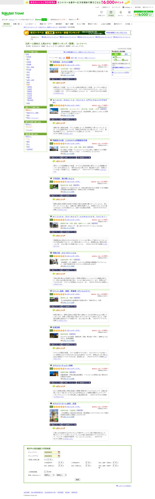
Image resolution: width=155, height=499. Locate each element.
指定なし (29, 124)
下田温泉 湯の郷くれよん (63, 178)
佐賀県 (29, 89)
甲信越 (29, 69)
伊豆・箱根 (30, 67)
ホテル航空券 (122, 60)
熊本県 (29, 93)
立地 (64, 58)
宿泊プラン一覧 (57, 79)
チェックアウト (33, 456)
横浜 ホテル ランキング (86, 37)
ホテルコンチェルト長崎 (63, 365)
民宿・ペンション (32, 118)
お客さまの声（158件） (73, 143)
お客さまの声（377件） (73, 368)
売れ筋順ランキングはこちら (117, 32)
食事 (72, 58)
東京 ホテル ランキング (68, 37)
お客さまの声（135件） (73, 220)
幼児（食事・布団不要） (105, 467)
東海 (28, 75)
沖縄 (28, 103)
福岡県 (29, 87)
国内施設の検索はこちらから (121, 68)
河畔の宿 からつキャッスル (64, 253)
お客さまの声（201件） (73, 65)
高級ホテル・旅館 (32, 113)
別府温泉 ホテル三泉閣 (63, 62)
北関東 (29, 62)
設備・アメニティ (90, 58)
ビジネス (30, 130)
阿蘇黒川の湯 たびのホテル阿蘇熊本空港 (70, 140)
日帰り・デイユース (69, 157)
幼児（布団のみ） (76, 466)
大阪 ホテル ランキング (122, 37)
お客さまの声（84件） (73, 256)
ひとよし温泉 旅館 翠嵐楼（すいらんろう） (72, 291)
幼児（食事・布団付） (105, 462)
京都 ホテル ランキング (104, 37)
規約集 (67, 492)
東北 (28, 59)
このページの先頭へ (124, 486)
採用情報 (60, 492)
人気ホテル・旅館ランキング (48, 27)
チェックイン (32, 452)
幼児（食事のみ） (49, 466)
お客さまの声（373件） (73, 407)
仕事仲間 (30, 149)
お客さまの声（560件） (73, 105)
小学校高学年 (48, 462)
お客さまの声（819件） (73, 181)
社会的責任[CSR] (50, 492)
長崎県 (29, 91)
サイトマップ (116, 7)
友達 (28, 147)
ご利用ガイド (106, 7)
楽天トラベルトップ (30, 27)
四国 (28, 82)
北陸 (28, 72)
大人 (45, 459)
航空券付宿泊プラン (69, 79)
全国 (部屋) (62, 27)
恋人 (28, 144)
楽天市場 (137, 7)
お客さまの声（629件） (73, 294)
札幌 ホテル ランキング (51, 37)
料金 (34, 475)
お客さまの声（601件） (73, 330)
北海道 (29, 57)
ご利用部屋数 (32, 472)
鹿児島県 (30, 100)
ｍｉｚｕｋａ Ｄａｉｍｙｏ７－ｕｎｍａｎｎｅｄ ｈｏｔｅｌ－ (80, 216)
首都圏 (29, 64)
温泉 (28, 115)
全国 (27, 54)
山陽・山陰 (30, 80)
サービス (81, 58)
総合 (60, 58)
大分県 (29, 96)
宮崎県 (29, 98)
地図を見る (76, 69)
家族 (28, 141)
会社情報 (27, 492)
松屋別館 (56, 327)
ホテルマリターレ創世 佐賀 (64, 404)
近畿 (28, 77)
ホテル (119, 57)
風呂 (76, 58)
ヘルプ (97, 7)
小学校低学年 (75, 462)
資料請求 (74, 492)
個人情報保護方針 (37, 492)
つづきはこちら (58, 93)
